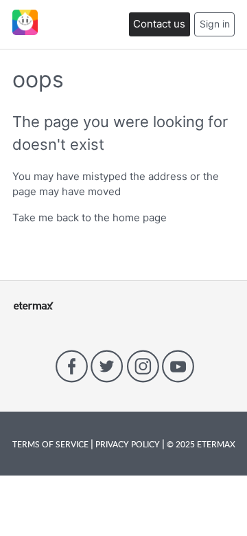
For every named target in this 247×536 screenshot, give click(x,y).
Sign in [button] (215, 24)
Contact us (159, 23)
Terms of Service (51, 443)
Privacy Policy (127, 443)
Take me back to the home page (89, 217)
